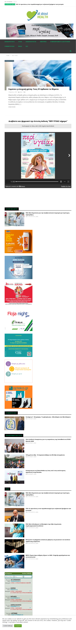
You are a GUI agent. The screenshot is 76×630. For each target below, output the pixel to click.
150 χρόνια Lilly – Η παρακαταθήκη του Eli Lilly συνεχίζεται (45, 455)
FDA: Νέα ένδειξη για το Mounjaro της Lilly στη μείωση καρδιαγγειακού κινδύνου (41, 4)
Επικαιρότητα (10, 41)
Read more (12, 107)
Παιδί (20, 46)
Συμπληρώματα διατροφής (60, 41)
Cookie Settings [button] (7, 626)
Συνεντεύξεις (9, 46)
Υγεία (20, 41)
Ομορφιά (43, 41)
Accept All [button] (18, 626)
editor (21, 92)
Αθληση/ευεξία (31, 41)
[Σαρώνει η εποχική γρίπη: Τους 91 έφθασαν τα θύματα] (38, 75)
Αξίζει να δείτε (10, 4)
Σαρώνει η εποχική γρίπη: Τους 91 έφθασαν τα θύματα (33, 89)
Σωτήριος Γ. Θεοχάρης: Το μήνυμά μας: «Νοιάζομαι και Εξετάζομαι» (48, 417)
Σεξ (27, 46)
